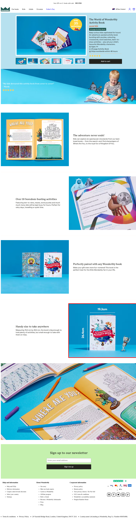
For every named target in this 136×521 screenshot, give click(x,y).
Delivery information (13, 489)
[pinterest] (109, 495)
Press (41, 502)
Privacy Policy (24, 516)
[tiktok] (128, 495)
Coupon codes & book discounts (16, 491)
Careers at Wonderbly (46, 491)
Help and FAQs (11, 486)
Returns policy (78, 489)
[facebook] (114, 495)
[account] (129, 9)
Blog (41, 505)
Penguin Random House (81, 499)
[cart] (134, 9)
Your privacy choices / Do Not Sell (84, 491)
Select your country (13, 494)
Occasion (40, 9)
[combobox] (119, 9)
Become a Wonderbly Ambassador (50, 499)
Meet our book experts (47, 489)
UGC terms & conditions (81, 494)
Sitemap (9, 497)
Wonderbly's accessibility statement (84, 497)
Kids (23, 9)
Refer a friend (44, 497)
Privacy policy (78, 486)
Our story (43, 486)
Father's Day (50, 9)
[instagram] (123, 495)
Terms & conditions (9, 516)
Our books (15, 9)
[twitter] (118, 495)
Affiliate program (45, 494)
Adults (31, 9)
